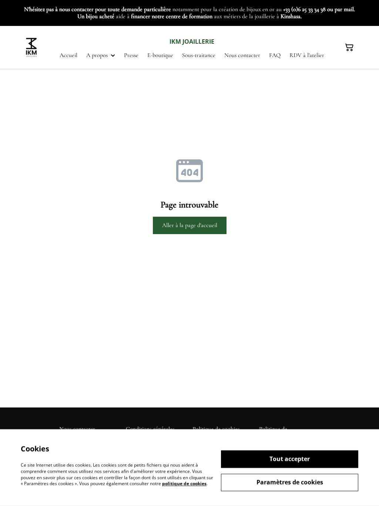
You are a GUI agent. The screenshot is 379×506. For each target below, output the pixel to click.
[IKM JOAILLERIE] (32, 47)
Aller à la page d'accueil (189, 225)
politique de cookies (184, 483)
